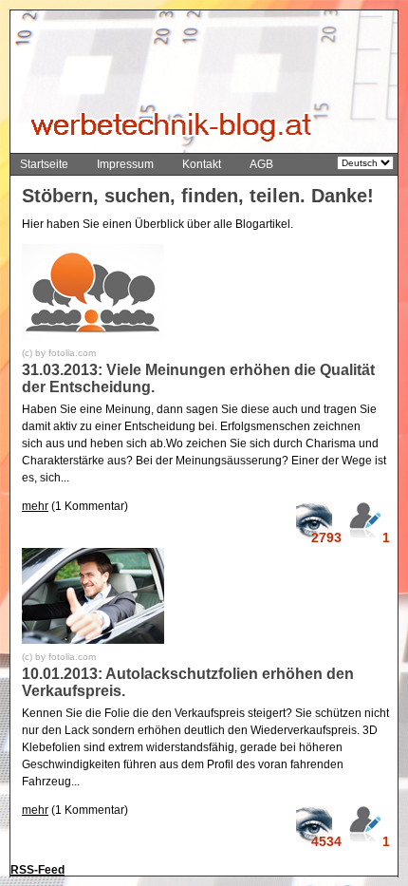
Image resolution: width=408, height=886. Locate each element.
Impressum (125, 164)
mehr (35, 506)
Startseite (44, 164)
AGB (261, 164)
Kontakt (201, 164)
